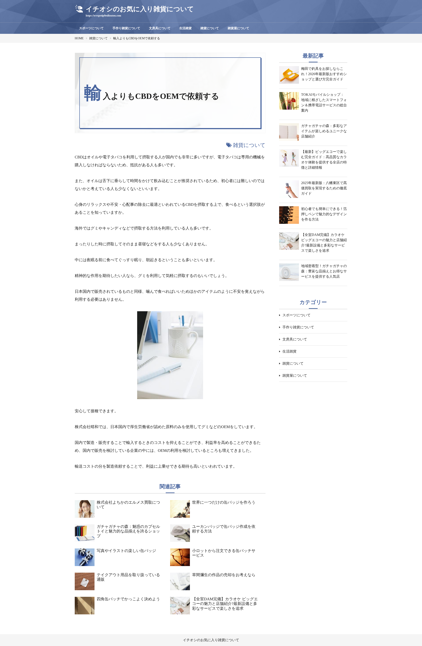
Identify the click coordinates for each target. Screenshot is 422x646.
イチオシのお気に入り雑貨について (211, 640)
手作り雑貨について (126, 28)
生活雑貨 (185, 28)
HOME (79, 38)
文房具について (160, 28)
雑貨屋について (238, 28)
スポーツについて (91, 28)
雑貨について (209, 28)
